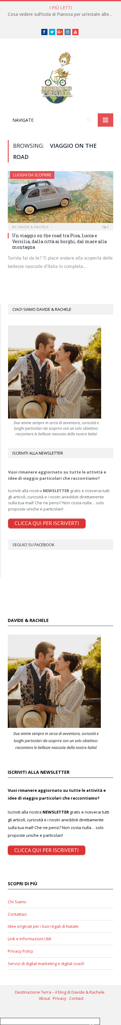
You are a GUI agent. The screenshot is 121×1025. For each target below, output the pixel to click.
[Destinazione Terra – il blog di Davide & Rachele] (60, 77)
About (46, 998)
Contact (76, 998)
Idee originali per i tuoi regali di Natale (43, 926)
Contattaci (17, 914)
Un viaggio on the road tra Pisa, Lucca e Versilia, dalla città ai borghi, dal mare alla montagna (59, 241)
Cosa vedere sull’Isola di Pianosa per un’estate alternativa (62, 14)
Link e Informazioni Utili (29, 938)
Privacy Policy (20, 951)
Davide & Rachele (33, 227)
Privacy (61, 998)
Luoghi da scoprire (32, 175)
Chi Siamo (17, 902)
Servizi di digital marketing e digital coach (46, 963)
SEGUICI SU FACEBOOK (33, 544)
